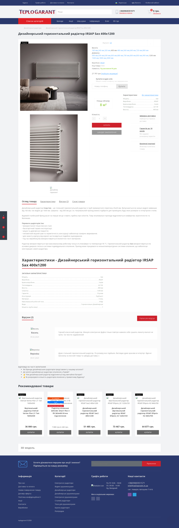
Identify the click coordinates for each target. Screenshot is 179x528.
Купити (122, 86)
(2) (111, 43)
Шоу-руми (81, 21)
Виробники (23, 508)
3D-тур (116, 21)
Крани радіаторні (62, 508)
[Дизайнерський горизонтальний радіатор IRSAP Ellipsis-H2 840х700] (148, 400)
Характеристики (47, 201)
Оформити (157, 13)
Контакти (70, 3)
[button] (24, 3)
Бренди (60, 21)
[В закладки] (150, 42)
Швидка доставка (148, 116)
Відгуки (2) (64, 201)
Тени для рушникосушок (65, 504)
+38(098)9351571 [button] (136, 482)
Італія (101, 282)
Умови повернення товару (29, 490)
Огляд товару (29, 201)
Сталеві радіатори (62, 500)
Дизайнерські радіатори (32, 28)
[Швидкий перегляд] (41, 402)
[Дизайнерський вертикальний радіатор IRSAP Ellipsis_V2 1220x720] (119, 400)
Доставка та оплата (57, 3)
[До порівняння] (157, 42)
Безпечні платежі (147, 143)
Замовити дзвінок (125, 13)
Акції (71, 21)
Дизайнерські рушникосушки (67, 493)
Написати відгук (147, 318)
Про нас (21, 483)
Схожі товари (78, 201)
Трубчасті (99, 296)
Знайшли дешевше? (109, 73)
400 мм (100, 288)
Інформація (95, 21)
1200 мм (100, 291)
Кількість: (96, 114)
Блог (107, 21)
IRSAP (102, 63)
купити (107, 125)
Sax (102, 277)
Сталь (101, 299)
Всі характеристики (150, 95)
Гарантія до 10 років (146, 129)
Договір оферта (24, 493)
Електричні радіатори (64, 483)
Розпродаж (59, 511)
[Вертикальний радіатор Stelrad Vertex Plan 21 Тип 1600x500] (31, 400)
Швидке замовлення (106, 132)
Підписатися (151, 464)
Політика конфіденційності (29, 497)
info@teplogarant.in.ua (138, 486)
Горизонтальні (86, 304)
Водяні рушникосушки (64, 486)
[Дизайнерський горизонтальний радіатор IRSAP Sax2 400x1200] (89, 400)
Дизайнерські (98, 304)
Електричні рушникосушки (66, 497)
